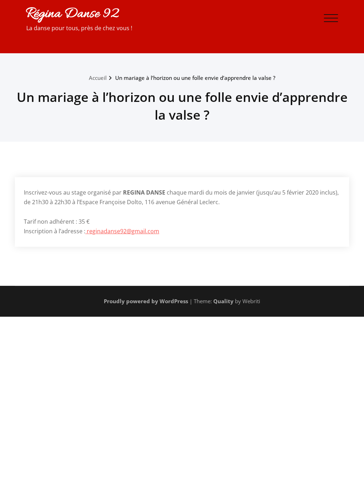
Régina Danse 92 (72, 14)
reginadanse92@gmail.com (122, 231)
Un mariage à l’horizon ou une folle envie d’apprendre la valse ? (195, 77)
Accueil (98, 77)
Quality (223, 301)
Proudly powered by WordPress (146, 301)
